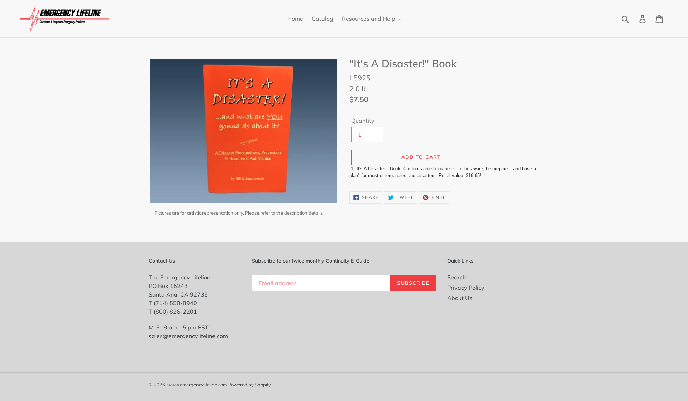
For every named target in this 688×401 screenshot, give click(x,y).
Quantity (362, 120)
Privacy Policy (465, 287)
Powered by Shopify (249, 384)
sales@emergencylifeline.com (188, 335)
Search (456, 277)
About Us (459, 298)
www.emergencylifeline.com (197, 384)
